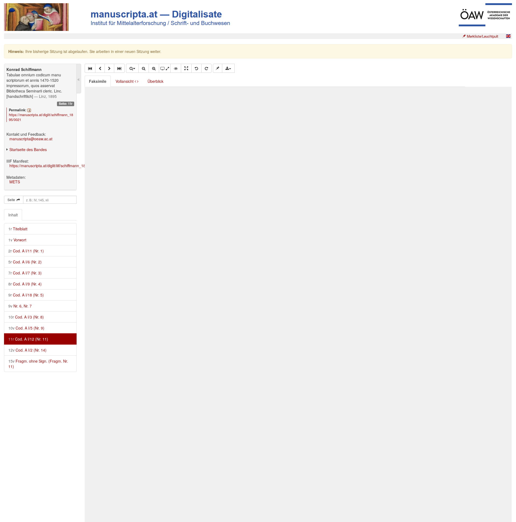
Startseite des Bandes (28, 149)
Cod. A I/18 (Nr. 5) (26, 295)
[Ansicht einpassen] (186, 68)
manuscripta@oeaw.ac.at (30, 138)
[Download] (228, 68)
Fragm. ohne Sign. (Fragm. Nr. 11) (38, 363)
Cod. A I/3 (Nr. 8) (26, 317)
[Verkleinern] (143, 68)
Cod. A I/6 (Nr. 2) (25, 261)
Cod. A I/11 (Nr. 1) (26, 250)
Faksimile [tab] (97, 81)
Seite (12, 199)
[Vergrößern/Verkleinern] (132, 68)
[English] (508, 36)
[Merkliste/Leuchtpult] (217, 68)
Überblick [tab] (155, 81)
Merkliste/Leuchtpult (482, 36)
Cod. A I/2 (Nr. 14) (27, 350)
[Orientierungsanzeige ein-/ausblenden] (175, 68)
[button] (90, 68)
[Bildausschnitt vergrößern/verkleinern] (165, 68)
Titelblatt (17, 228)
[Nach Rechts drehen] (206, 68)
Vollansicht (125, 81)
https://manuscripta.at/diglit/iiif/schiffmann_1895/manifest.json (61, 165)
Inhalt (13, 214)
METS (14, 181)
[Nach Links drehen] (196, 68)
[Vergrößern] (154, 68)
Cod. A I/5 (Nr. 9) (26, 328)
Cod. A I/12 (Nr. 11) (28, 339)
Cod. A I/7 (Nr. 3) (25, 273)
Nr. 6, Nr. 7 (20, 306)
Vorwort (17, 239)
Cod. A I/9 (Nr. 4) (25, 284)
